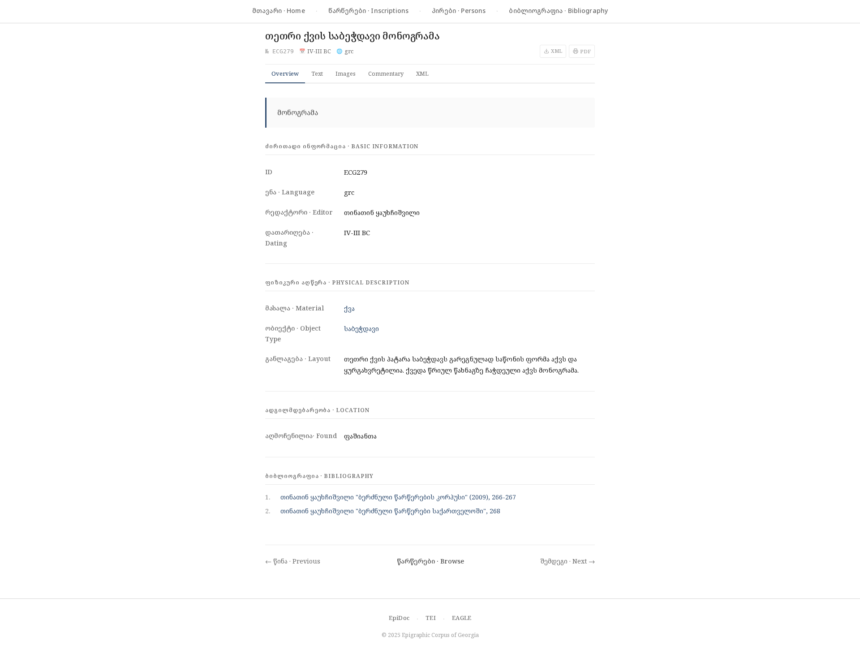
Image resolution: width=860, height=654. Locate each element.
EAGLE (461, 618)
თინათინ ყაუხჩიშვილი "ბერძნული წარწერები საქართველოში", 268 (390, 511)
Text (317, 73)
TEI (431, 618)
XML (422, 73)
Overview (285, 73)
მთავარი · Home (278, 10)
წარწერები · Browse (430, 561)
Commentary (386, 73)
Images (345, 73)
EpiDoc (399, 618)
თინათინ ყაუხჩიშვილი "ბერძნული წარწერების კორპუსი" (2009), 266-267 (398, 497)
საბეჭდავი (361, 328)
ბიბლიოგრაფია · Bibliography (558, 10)
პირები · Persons (459, 10)
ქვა (349, 308)
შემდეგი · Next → (567, 561)
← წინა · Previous (292, 561)
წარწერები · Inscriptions (368, 10)
